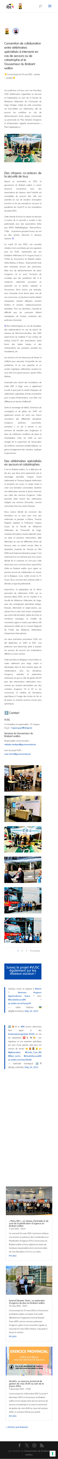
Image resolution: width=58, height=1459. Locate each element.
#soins (27, 996)
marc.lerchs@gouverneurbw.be (17, 754)
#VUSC (32, 1034)
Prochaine (35, 950)
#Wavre (38, 989)
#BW (23, 1027)
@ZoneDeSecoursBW (17, 1000)
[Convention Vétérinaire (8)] (22, 942)
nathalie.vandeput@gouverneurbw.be (20, 744)
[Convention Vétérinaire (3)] (22, 821)
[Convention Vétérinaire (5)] (22, 882)
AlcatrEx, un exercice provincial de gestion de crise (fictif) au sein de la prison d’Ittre (26, 1384)
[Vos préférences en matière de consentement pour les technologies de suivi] (53, 1454)
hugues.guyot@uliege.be (21, 728)
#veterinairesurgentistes (18, 1034)
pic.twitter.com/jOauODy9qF (20, 1060)
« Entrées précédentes (17, 1427)
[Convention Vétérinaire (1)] (22, 790)
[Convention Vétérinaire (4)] (22, 851)
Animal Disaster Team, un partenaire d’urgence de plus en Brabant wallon (27, 1301)
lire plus (13, 1255)
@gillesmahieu (14, 1052)
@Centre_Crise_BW (33, 1052)
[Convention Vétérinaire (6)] (22, 912)
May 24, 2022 (31, 1011)
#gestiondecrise (15, 996)
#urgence (37, 992)
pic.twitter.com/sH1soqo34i (19, 1003)
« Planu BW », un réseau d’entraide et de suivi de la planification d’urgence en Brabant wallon (28, 1223)
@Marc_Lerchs (14, 1056)
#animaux (22, 992)
